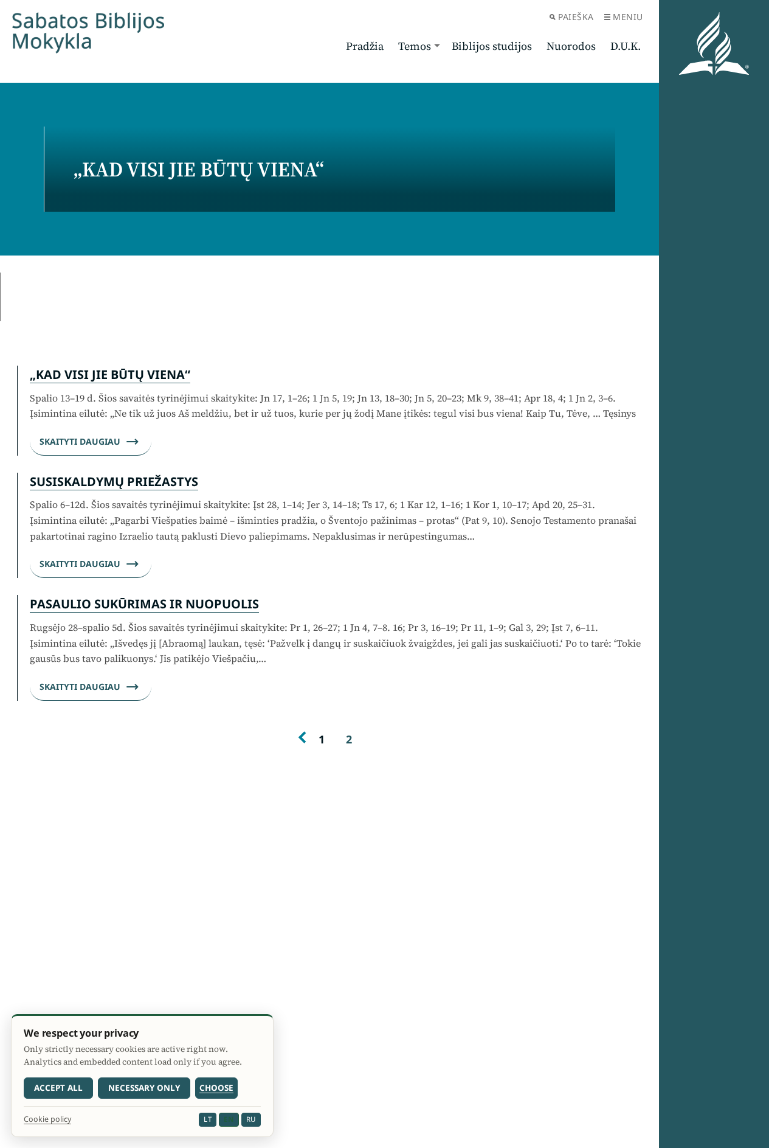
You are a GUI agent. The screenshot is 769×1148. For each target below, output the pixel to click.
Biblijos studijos (492, 46)
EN (228, 1119)
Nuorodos (571, 46)
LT (208, 1119)
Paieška (576, 17)
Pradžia (365, 46)
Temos (414, 46)
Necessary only (144, 1087)
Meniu (628, 17)
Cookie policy (47, 1119)
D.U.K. (625, 46)
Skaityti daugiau (80, 441)
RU (251, 1119)
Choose (216, 1087)
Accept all (58, 1087)
